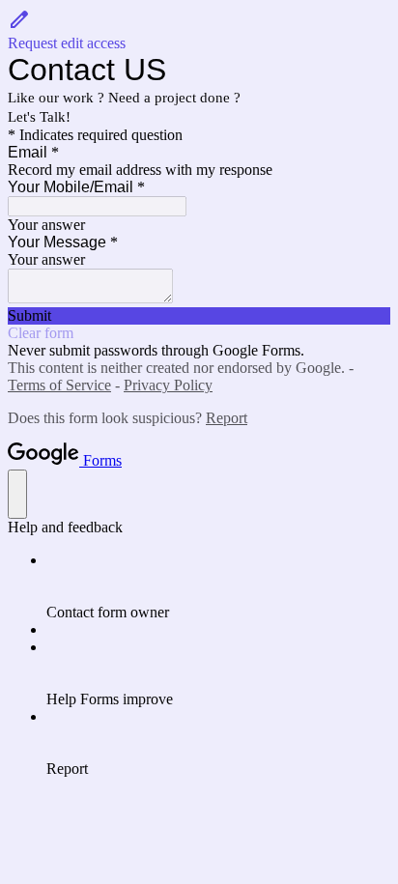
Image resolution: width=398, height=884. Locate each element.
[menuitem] (218, 586)
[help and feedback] (17, 494)
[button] (199, 30)
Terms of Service (59, 385)
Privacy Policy (168, 385)
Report (226, 418)
